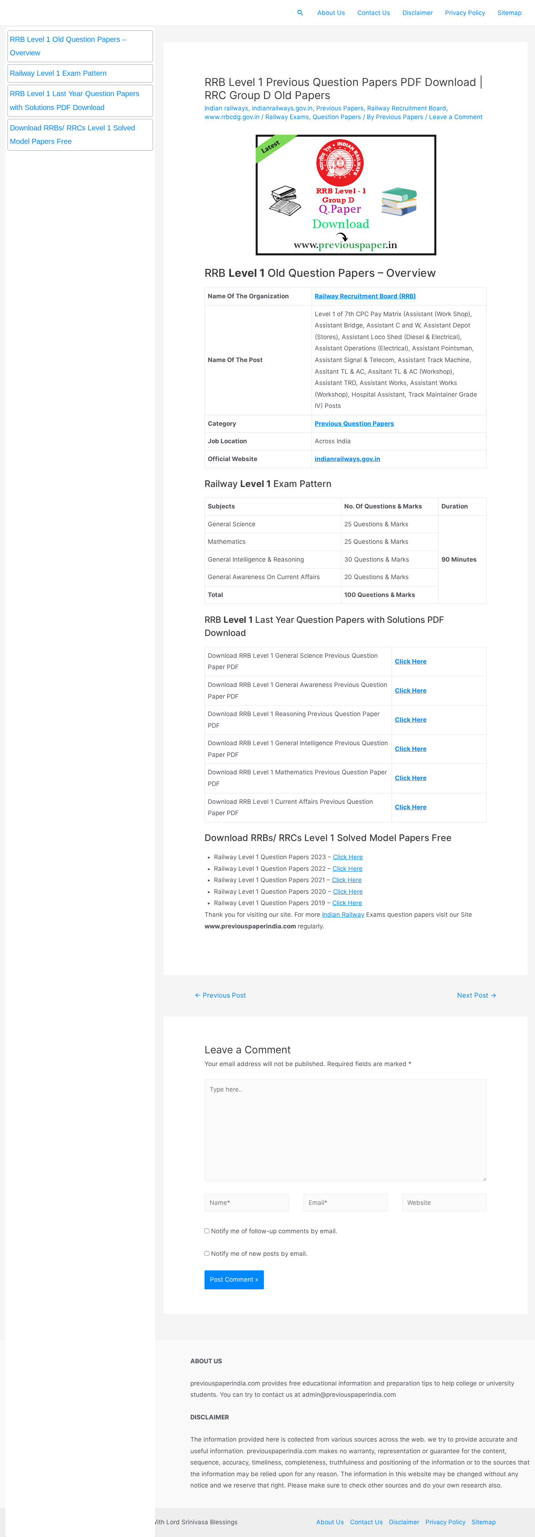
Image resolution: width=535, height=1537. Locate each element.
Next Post (476, 995)
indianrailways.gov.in (282, 108)
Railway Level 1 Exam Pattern (59, 73)
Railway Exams (287, 117)
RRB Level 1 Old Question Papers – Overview (68, 46)
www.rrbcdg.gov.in (232, 117)
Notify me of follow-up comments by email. (274, 1231)
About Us (331, 12)
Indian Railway (343, 914)
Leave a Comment (456, 117)
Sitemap (510, 12)
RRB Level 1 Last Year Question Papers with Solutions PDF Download (74, 100)
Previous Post (220, 995)
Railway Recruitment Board (406, 108)
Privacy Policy (465, 12)
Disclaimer (418, 12)
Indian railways (226, 108)
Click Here (348, 857)
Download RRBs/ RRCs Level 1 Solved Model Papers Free (72, 134)
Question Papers (337, 117)
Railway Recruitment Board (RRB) (365, 296)
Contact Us (373, 12)
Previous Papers (340, 108)
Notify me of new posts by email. (259, 1253)
